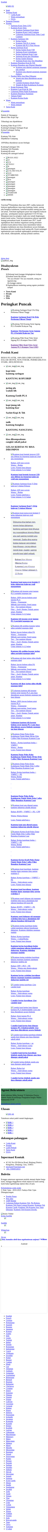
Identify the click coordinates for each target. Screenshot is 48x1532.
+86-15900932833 (13, 1169)
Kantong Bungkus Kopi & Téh (23, 63)
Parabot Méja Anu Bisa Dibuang (23, 76)
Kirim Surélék (6, 1216)
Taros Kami (10, 107)
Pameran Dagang (12, 21)
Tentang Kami (11, 12)
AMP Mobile (11, 1201)
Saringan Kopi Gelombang (26, 52)
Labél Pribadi (11, 1148)
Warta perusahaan (18, 17)
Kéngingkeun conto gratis (11, 1188)
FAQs (13, 19)
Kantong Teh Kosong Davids (25, 1210)
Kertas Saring (21, 41)
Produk (9, 23)
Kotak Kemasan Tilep (19, 87)
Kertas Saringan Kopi (19, 48)
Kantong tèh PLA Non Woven (28, 45)
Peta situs (9, 1199)
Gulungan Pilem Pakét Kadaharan (24, 91)
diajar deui (5, 258)
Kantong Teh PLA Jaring (25, 43)
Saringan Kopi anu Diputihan (27, 56)
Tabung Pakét (16, 96)
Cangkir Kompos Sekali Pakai (27, 83)
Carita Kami (15, 15)
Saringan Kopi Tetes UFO (21, 26)
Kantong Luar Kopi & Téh (21, 89)
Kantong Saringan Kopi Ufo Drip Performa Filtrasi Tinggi (25, 318)
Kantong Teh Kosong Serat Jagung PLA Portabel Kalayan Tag (25, 332)
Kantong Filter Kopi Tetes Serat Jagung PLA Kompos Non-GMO (24, 346)
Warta (8, 100)
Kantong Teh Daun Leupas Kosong (20, 1205)
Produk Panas (11, 1196)
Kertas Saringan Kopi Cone (26, 54)
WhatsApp (5, 1230)
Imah (8, 10)
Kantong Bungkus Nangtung (22, 94)
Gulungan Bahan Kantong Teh (18, 1203)
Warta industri (16, 105)
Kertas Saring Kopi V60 (25, 50)
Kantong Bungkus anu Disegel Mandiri (26, 65)
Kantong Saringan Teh (19, 39)
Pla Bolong (35, 1203)
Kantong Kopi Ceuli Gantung (27, 32)
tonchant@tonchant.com (15, 1167)
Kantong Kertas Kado (19, 98)
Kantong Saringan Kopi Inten (27, 30)
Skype (3, 1237)
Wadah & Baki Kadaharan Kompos (29, 85)
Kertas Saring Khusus (24, 59)
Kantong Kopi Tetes (19, 28)
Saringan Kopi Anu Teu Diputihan (29, 61)
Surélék (4, 1223)
